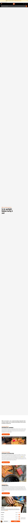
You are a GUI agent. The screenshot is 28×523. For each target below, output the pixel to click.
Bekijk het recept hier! (6, 434)
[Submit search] (26, 6)
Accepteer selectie (6, 521)
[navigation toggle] (26, 4)
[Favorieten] (24, 4)
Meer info (17, 512)
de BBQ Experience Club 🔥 (18, 0)
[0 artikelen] (1, 4)
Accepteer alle (15, 521)
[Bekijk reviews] (14, 2)
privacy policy (6, 510)
